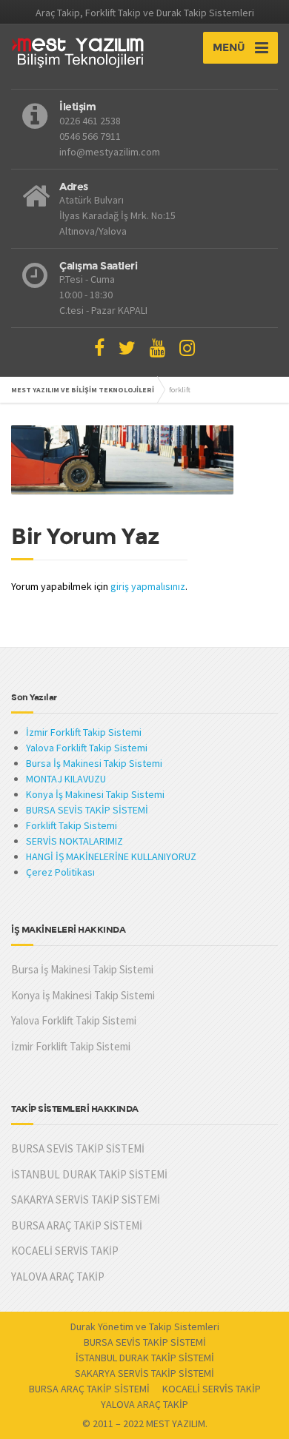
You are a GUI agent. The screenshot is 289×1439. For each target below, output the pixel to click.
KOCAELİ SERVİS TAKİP (65, 1251)
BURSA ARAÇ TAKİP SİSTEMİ (76, 1225)
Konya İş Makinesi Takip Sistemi (95, 794)
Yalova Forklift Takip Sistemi (86, 747)
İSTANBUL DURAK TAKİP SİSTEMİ (89, 1174)
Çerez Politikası (60, 872)
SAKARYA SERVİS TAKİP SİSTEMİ (85, 1200)
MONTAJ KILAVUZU (66, 778)
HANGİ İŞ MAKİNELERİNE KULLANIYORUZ (111, 856)
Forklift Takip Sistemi (71, 825)
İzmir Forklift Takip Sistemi (84, 732)
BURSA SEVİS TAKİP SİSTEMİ (87, 809)
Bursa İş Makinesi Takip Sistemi (94, 763)
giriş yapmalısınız (147, 586)
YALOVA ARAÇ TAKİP (57, 1276)
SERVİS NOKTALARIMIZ (74, 841)
